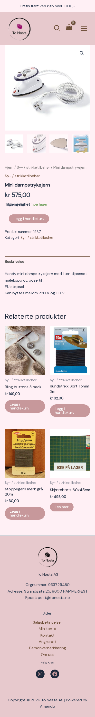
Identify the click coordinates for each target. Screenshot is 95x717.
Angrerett (48, 641)
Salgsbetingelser (47, 622)
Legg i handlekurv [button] (19, 406)
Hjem (9, 167)
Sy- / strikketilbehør (33, 167)
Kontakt (47, 635)
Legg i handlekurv (29, 218)
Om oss (47, 654)
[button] (57, 28)
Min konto (47, 628)
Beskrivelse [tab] (14, 261)
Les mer (62, 506)
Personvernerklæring (47, 648)
